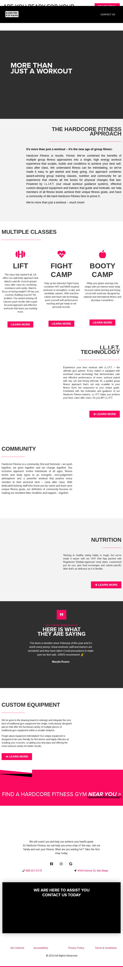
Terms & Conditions (106, 947)
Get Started (17, 947)
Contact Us (108, 14)
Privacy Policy (76, 947)
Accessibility (41, 947)
